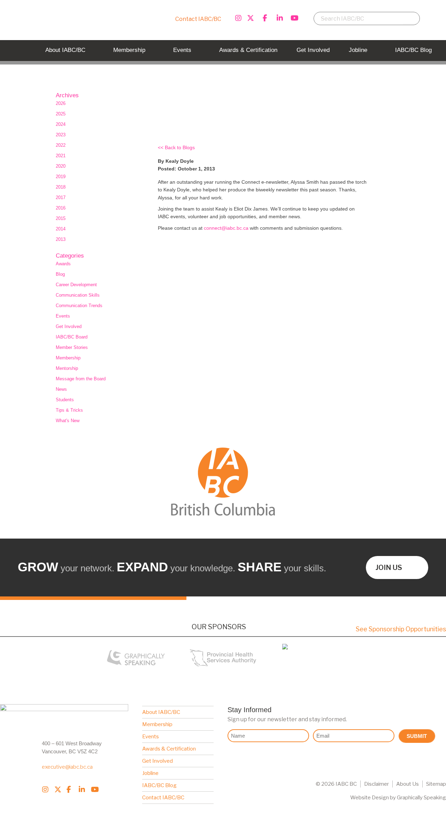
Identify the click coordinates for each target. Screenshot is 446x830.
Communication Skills (78, 295)
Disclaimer (376, 784)
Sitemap (436, 784)
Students (65, 399)
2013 (61, 239)
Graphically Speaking (421, 797)
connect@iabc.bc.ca (226, 228)
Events (63, 316)
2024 (61, 124)
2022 (61, 145)
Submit (417, 736)
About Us (407, 784)
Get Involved (69, 326)
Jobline (150, 773)
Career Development (76, 284)
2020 (61, 166)
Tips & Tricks (69, 410)
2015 (61, 218)
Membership (68, 357)
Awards (63, 263)
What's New (67, 420)
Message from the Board (81, 378)
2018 (61, 187)
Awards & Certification (169, 749)
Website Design (369, 797)
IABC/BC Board (71, 337)
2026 (61, 103)
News (61, 389)
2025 (61, 113)
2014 (61, 228)
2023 (61, 134)
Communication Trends (79, 305)
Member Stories (72, 347)
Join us (389, 567)
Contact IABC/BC (198, 19)
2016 (61, 208)
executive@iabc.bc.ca (67, 767)
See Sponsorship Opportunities (401, 629)
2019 (61, 176)
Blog (60, 274)
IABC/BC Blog (159, 785)
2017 (61, 197)
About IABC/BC (161, 712)
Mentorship (67, 368)
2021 (61, 155)
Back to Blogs (180, 147)
